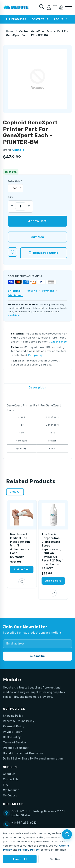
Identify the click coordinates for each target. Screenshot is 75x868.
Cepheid (18, 150)
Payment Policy (13, 726)
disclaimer (14, 315)
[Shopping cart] (61, 7)
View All (15, 491)
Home (9, 31)
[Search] (41, 6)
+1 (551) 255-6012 (24, 822)
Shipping (14, 290)
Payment (48, 290)
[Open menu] (68, 6)
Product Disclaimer (15, 748)
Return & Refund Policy (18, 721)
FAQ (5, 784)
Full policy (35, 355)
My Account (11, 790)
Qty (10, 197)
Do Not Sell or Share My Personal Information (33, 758)
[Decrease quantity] (12, 204)
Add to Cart (22, 569)
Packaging (15, 181)
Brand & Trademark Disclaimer (23, 753)
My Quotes (10, 795)
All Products (16, 19)
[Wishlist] (55, 7)
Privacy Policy (12, 731)
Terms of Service (14, 742)
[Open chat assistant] (67, 834)
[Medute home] (16, 7)
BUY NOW (37, 237)
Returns (31, 290)
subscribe (37, 656)
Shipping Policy (13, 715)
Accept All (19, 859)
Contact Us (40, 19)
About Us (61, 19)
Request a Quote (46, 253)
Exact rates (59, 341)
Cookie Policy (12, 737)
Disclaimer (15, 295)
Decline (55, 859)
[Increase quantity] (29, 204)
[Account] (49, 7)
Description (37, 387)
